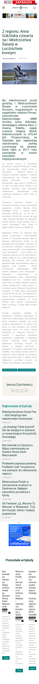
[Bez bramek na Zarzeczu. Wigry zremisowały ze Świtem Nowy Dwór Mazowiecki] (6, 567)
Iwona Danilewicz (9, 58)
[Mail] (22, 391)
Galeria (5, 609)
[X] (26, 391)
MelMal (4, 611)
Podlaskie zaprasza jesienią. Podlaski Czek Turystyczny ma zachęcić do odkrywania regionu (19, 468)
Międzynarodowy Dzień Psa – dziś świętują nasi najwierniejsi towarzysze (19, 415)
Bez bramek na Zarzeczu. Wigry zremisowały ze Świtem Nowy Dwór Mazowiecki (17, 450)
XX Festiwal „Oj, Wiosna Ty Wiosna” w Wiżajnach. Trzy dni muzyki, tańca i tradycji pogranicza (18, 508)
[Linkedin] (17, 391)
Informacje (19, 617)
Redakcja (18, 619)
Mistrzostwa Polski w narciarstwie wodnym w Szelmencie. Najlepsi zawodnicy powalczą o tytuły (17, 488)
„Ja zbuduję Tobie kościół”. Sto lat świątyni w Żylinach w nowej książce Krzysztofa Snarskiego (19, 432)
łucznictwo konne (26, 370)
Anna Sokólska (9, 370)
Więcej (6, 658)
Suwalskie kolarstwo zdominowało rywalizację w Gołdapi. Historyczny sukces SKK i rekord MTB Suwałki (33, 593)
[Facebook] (13, 391)
